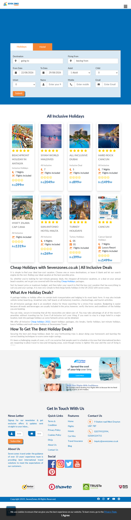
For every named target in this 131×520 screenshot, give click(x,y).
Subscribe (15, 441)
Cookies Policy (54, 435)
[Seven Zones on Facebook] (52, 464)
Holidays (22, 46)
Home (70, 421)
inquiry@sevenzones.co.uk (106, 441)
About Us (52, 445)
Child (98, 68)
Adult (70, 68)
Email (98, 80)
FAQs (50, 440)
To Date (43, 68)
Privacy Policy (54, 430)
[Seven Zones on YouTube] (77, 464)
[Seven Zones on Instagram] (60, 464)
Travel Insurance (75, 441)
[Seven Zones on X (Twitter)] (69, 464)
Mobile (71, 80)
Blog (70, 446)
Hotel (42, 47)
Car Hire (72, 436)
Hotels (71, 431)
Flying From (73, 57)
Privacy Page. (110, 512)
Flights (71, 426)
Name (43, 80)
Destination (18, 57)
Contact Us (53, 450)
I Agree (65, 515)
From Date (17, 68)
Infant (15, 80)
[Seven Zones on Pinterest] (52, 472)
